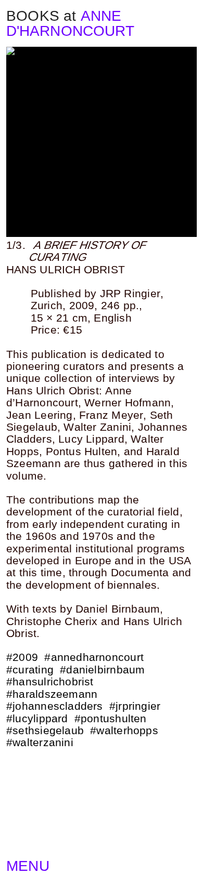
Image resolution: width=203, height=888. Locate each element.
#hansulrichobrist (50, 681)
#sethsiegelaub (45, 730)
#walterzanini (39, 742)
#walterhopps (124, 730)
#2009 (22, 657)
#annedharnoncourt (94, 657)
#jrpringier (134, 706)
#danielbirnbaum (102, 670)
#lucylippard (37, 718)
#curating (30, 670)
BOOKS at (41, 16)
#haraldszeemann (51, 694)
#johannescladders (54, 706)
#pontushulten (110, 718)
